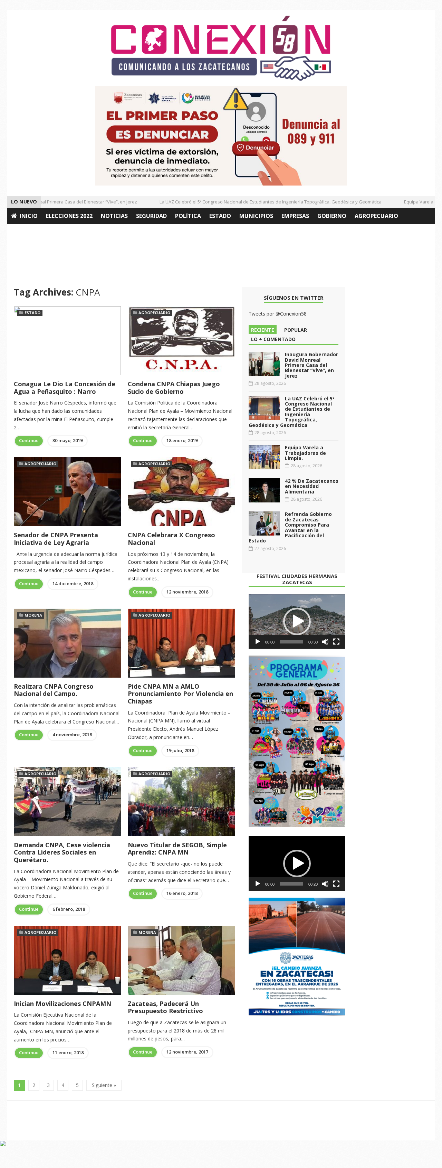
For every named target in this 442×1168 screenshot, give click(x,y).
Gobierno (331, 216)
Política (188, 216)
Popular (295, 330)
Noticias (114, 216)
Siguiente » (104, 1085)
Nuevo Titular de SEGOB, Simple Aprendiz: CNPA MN (177, 849)
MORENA (33, 615)
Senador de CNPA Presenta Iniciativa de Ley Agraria (56, 539)
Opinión (23, 232)
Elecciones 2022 (69, 216)
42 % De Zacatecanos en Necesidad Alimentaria (311, 486)
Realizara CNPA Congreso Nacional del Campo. (54, 690)
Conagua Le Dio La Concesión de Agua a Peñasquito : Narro (64, 388)
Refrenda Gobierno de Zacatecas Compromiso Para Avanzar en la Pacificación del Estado (290, 527)
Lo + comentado (273, 339)
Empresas (295, 216)
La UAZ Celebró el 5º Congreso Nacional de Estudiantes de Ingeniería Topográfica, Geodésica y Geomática (259, 202)
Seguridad (151, 216)
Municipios (256, 216)
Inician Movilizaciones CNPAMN (62, 1003)
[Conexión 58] (221, 48)
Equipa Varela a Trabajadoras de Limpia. (305, 452)
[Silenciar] (325, 641)
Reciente (262, 330)
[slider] (291, 641)
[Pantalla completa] (336, 641)
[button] (297, 621)
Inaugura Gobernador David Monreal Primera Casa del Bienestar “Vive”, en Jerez (311, 365)
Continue (29, 440)
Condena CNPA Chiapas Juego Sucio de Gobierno (174, 388)
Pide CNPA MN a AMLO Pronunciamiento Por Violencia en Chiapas (180, 693)
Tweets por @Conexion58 (278, 313)
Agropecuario (376, 216)
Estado (220, 216)
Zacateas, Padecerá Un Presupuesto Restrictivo (165, 1007)
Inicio (29, 216)
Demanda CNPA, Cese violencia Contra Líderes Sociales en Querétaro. (62, 852)
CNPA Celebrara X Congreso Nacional (171, 539)
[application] (297, 621)
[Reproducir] (257, 641)
